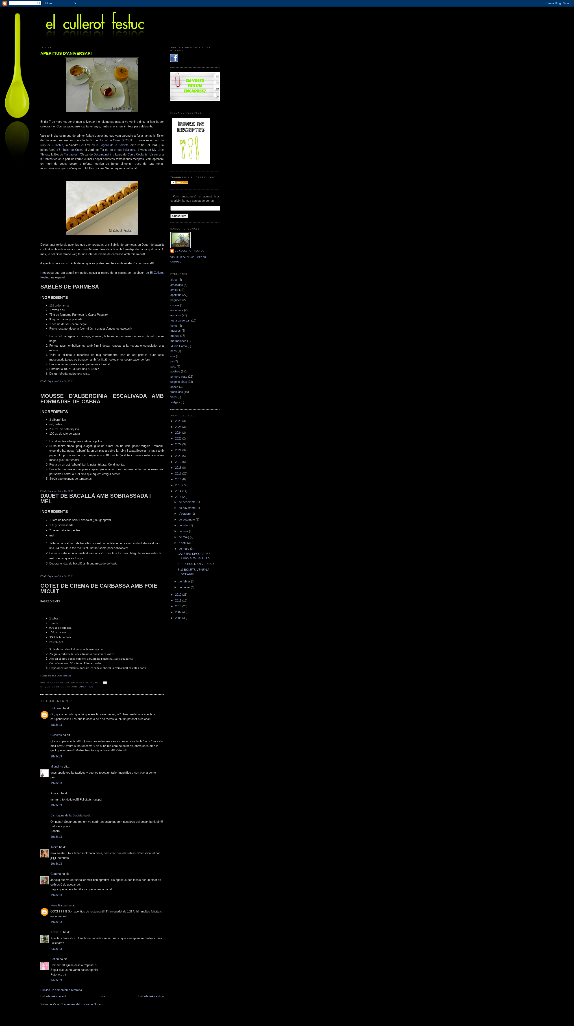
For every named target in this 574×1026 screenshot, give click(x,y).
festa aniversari (180, 320)
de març (184, 548)
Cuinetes (57, 145)
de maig (184, 537)
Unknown (56, 708)
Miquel (54, 766)
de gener (185, 587)
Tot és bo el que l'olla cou (117, 149)
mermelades (178, 341)
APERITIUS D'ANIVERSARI (66, 53)
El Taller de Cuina (71, 149)
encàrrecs (176, 310)
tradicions (176, 392)
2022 (178, 444)
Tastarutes (71, 154)
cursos (174, 305)
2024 (178, 432)
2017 (178, 473)
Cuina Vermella (64, 675)
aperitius (86, 686)
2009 (178, 612)
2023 (178, 438)
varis (173, 397)
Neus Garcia (58, 905)
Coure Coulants (138, 154)
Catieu (54, 959)
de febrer (185, 581)
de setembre (187, 519)
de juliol (184, 525)
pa (172, 361)
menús (174, 335)
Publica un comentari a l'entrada (61, 990)
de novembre (187, 508)
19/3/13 (56, 783)
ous (172, 356)
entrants (175, 315)
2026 (178, 421)
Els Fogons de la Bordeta (111, 145)
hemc (174, 325)
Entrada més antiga (151, 996)
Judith (54, 847)
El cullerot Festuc (189, 250)
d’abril (183, 543)
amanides (176, 285)
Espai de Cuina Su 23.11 (61, 381)
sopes (174, 387)
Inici (102, 996)
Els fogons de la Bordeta (66, 815)
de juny (184, 531)
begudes (175, 300)
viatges (175, 402)
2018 (178, 467)
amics (174, 289)
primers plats (178, 376)
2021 (178, 450)
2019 (178, 462)
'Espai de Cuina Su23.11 (116, 140)
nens (173, 351)
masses (175, 330)
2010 (178, 606)
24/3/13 (56, 949)
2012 (178, 594)
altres (174, 279)
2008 (178, 618)
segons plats (178, 381)
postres (175, 371)
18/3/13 (56, 724)
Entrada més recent (53, 996)
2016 (178, 479)
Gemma (55, 873)
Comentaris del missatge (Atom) (81, 1004)
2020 (178, 456)
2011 (178, 600)
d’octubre (185, 513)
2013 (178, 497)
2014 (178, 491)
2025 (178, 427)
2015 (178, 485)
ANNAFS (56, 932)
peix (173, 366)
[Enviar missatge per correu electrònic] (104, 682)
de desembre (187, 502)
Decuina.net (101, 154)
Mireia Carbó (178, 346)
